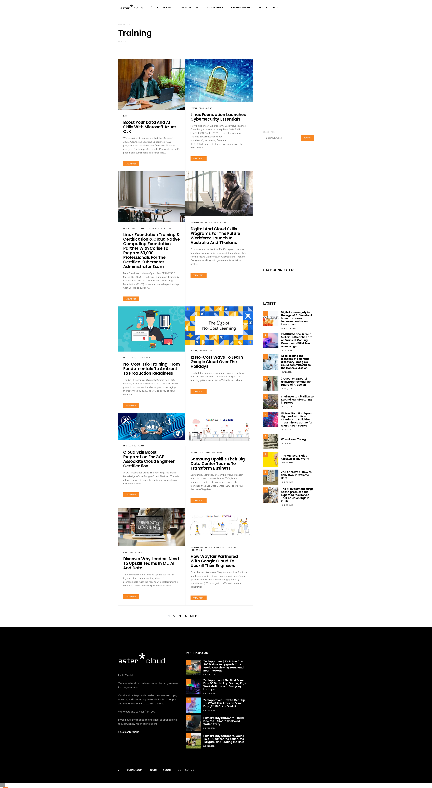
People (194, 108)
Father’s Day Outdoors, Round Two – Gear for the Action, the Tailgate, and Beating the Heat (223, 739)
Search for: (269, 132)
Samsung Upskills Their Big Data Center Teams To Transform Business (218, 463)
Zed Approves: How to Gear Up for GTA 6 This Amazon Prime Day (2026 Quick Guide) (224, 703)
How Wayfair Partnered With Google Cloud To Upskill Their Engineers (214, 561)
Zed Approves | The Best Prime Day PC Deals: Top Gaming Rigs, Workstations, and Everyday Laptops (224, 684)
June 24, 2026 (209, 693)
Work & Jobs (167, 228)
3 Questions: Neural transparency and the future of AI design (296, 382)
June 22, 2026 (209, 710)
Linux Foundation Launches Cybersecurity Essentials (218, 117)
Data (125, 116)
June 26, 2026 (287, 505)
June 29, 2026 (287, 463)
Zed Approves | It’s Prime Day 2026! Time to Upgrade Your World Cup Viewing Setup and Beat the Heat (223, 666)
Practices (231, 547)
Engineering (215, 7)
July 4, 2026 (286, 443)
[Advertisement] (288, 206)
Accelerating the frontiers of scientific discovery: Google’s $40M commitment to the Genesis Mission (296, 362)
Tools (263, 7)
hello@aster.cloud (128, 732)
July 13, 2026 (286, 407)
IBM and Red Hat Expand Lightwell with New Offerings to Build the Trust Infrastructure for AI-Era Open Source (297, 419)
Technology (205, 108)
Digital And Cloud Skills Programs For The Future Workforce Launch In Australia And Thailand (215, 235)
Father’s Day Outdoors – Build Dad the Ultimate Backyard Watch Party (223, 721)
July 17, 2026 (286, 389)
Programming (240, 7)
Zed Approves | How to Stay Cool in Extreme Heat (296, 475)
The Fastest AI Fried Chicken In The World (295, 457)
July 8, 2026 (286, 430)
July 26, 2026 (286, 372)
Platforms (164, 7)
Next (194, 616)
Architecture (189, 7)
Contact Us (186, 770)
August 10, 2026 (288, 328)
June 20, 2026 (209, 728)
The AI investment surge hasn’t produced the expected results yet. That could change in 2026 (297, 495)
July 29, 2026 (286, 350)
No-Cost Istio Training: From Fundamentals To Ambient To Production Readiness (151, 368)
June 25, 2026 (209, 675)
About (276, 7)
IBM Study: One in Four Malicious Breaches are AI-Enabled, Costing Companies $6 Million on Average (296, 340)
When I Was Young (293, 439)
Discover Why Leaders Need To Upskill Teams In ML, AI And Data (151, 563)
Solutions (217, 452)
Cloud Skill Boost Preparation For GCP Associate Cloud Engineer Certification (149, 459)
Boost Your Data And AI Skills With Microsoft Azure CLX (149, 127)
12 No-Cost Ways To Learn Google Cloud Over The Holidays (217, 361)
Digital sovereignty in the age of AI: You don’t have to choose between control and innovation (296, 318)
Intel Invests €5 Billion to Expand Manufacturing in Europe (297, 400)
